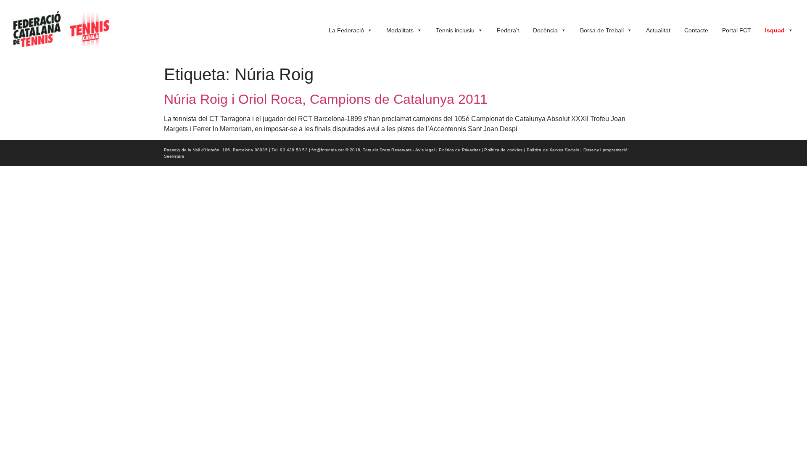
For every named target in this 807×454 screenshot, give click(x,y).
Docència (545, 30)
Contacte (696, 30)
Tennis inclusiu (455, 30)
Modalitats (400, 30)
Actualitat (658, 30)
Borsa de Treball (602, 30)
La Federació (346, 30)
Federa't (508, 30)
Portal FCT (736, 30)
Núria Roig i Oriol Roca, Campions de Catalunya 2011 (326, 99)
